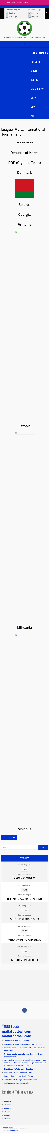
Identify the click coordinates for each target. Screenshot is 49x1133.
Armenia (24, 224)
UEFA (33, 106)
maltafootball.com (16, 1036)
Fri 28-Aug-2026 (24, 885)
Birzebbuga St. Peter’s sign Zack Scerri (19, 1069)
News (33, 115)
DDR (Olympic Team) (24, 162)
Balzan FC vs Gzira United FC (24, 960)
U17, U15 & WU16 (38, 88)
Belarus (24, 204)
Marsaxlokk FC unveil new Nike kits (18, 1072)
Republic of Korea (25, 152)
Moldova (24, 829)
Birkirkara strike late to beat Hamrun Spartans (22, 1044)
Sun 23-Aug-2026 (25, 864)
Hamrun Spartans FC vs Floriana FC (24, 939)
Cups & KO (35, 61)
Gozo (33, 97)
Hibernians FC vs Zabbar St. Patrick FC (24, 898)
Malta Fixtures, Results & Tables (16, 38)
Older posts (9, 837)
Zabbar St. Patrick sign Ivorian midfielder (20, 1079)
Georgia (24, 214)
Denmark (24, 172)
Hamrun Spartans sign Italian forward (19, 1076)
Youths (34, 79)
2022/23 (7, 1108)
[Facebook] (24, 1010)
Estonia (25, 426)
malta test (24, 143)
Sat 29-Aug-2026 (24, 926)
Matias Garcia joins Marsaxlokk (16, 1083)
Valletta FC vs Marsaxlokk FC (24, 919)
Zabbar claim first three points (16, 1040)
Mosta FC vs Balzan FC (24, 878)
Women (34, 70)
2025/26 (7, 1118)
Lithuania (24, 627)
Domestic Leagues (39, 52)
